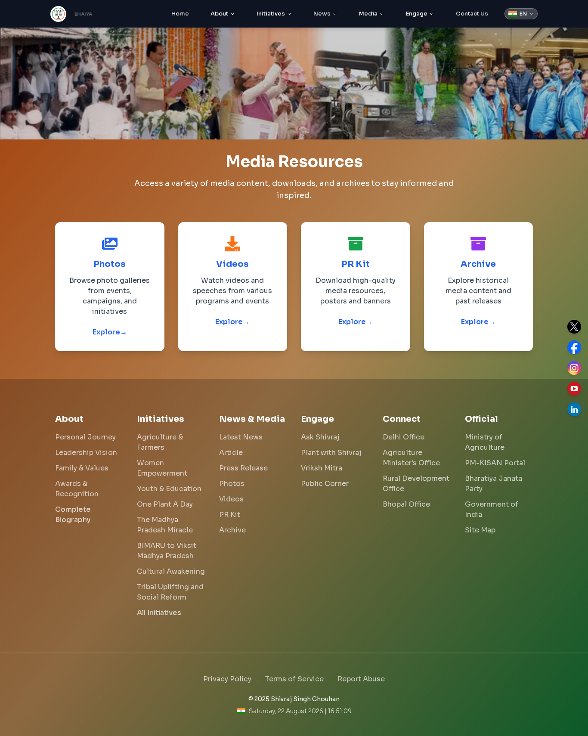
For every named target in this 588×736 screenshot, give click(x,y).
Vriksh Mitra (321, 468)
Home (180, 13)
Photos (231, 483)
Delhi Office (403, 437)
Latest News (241, 437)
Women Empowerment (162, 468)
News (322, 13)
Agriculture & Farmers (160, 442)
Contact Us (472, 13)
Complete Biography (73, 514)
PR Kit (229, 514)
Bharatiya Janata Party (493, 483)
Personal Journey (85, 437)
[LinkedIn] (574, 409)
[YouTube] (574, 389)
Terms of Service (294, 678)
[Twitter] (574, 327)
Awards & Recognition (77, 488)
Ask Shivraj (320, 437)
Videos (231, 499)
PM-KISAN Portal (495, 462)
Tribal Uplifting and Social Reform (170, 592)
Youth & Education (169, 488)
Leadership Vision (86, 452)
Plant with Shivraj (331, 452)
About (219, 13)
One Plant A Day (165, 504)
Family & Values (81, 468)
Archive (232, 530)
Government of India (491, 509)
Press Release (243, 468)
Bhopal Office (406, 504)
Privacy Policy (227, 678)
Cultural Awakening (171, 571)
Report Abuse (361, 678)
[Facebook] (574, 347)
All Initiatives (159, 612)
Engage (416, 13)
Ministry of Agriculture (484, 442)
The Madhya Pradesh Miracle (165, 525)
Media (368, 13)
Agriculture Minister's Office (411, 457)
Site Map (480, 530)
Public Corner (325, 483)
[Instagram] (574, 368)
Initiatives (271, 13)
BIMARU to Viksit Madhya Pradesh (166, 550)
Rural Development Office (416, 483)
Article (231, 452)
